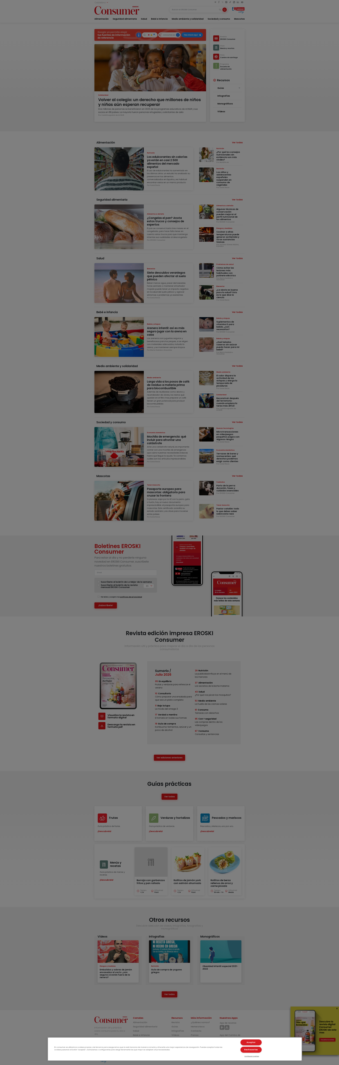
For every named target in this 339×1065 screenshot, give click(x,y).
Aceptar (251, 1042)
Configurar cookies (251, 1056)
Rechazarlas (251, 1049)
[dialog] (175, 1049)
